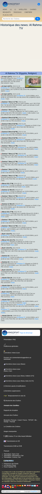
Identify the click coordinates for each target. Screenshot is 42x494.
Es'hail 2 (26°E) (7, 77)
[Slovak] (30, 485)
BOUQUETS (7, 12)
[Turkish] (3, 487)
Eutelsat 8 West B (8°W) (10, 117)
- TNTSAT (30, 420)
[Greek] (32, 485)
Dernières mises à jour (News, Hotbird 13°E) (20, 376)
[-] (15, 9)
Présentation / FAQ (10, 339)
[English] (3, 485)
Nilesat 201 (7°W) (7, 183)
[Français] (5, 485)
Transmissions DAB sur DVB (13, 446)
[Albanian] (15, 487)
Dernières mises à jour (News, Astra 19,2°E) (20, 381)
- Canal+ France (21, 420)
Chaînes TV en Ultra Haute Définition (20, 436)
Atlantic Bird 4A (7, 278)
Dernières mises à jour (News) (15, 364)
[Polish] (25, 485)
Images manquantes (10, 431)
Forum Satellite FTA (10, 467)
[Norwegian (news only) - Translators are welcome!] (15, 485)
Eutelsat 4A (6, 256)
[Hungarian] (13, 487)
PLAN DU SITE (7, 15)
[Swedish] (13, 485)
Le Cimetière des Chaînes (12, 426)
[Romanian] (10, 487)
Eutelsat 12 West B (8, 190)
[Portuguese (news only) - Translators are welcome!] (18, 485)
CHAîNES (33, 9)
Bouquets (7, 420)
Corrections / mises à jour (12, 353)
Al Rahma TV (5, 88)
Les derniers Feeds (10, 465)
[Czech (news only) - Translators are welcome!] (27, 485)
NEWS (5, 9)
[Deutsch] (10, 485)
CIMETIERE (28, 12)
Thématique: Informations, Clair (14, 455)
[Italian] (22, 485)
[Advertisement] (21, 51)
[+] (11, 9)
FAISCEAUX (17, 12)
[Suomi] (35, 485)
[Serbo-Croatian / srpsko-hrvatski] (8, 487)
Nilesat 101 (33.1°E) (8, 240)
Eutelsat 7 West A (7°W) (10, 102)
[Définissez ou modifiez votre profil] (39, 4)
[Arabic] (37, 485)
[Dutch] (8, 485)
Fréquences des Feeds (11, 463)
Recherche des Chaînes (13, 400)
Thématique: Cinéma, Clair (12, 457)
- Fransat (11, 422)
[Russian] (5, 487)
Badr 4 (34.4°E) (7, 234)
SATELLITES (23, 9)
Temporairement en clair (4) (16, 396)
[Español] (20, 485)
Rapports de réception (11, 410)
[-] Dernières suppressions (12, 391)
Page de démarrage (26, 333)
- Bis (35, 420)
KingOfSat (34, 491)
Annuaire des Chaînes (11, 415)
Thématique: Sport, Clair (11, 454)
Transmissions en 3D (13, 441)
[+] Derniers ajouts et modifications (15, 386)
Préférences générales (11, 346)
